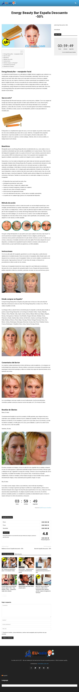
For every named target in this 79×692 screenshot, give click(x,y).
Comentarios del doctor (9, 64)
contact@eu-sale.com (43, 663)
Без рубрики (4, 567)
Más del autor (18, 554)
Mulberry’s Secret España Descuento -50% (12, 548)
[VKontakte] (43, 668)
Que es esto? (7, 55)
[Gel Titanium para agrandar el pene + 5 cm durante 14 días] (9, 562)
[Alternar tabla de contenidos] (21, 51)
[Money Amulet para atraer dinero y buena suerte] (26, 579)
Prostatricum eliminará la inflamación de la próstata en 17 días (43, 571)
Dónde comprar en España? (11, 62)
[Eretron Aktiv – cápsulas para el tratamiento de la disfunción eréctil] (26, 562)
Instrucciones (7, 61)
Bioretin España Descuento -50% (42, 548)
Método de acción (8, 59)
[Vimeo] (39, 668)
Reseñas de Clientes (9, 66)
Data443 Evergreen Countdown (45, 507)
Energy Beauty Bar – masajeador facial (13, 54)
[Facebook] (31, 668)
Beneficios (6, 57)
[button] (75, 3)
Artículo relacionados (8, 554)
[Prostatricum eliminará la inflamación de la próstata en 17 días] (43, 562)
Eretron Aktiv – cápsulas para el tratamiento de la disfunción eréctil (26, 571)
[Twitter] (35, 668)
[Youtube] (47, 668)
